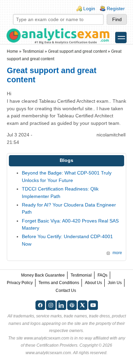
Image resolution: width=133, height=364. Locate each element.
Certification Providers (56, 345)
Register (116, 8)
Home (12, 51)
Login (89, 8)
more (117, 253)
